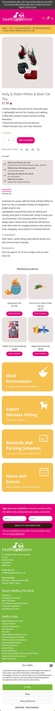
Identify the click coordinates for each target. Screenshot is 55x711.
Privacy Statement (32, 707)
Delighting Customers (11, 598)
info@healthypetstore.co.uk (13, 573)
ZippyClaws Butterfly (40, 346)
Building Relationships (11, 643)
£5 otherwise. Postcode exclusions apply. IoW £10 (27, 163)
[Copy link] (38, 149)
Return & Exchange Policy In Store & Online (20, 654)
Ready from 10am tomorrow (19, 180)
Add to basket (26, 140)
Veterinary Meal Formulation (14, 640)
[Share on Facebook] (21, 149)
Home (4, 28)
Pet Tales (5, 632)
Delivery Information (10, 627)
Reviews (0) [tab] (7, 194)
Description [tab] (6, 190)
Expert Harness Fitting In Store (14, 635)
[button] (51, 665)
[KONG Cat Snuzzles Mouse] (14, 329)
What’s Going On (9, 659)
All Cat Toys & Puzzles (42, 28)
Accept (27, 687)
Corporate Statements (11, 606)
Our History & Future (10, 609)
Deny (27, 694)
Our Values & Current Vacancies (15, 604)
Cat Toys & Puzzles (22, 28)
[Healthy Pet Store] (18, 17)
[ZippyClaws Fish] (14, 286)
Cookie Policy (19, 707)
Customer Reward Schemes (13, 637)
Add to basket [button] (14, 313)
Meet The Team (8, 601)
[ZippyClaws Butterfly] (40, 329)
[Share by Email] (32, 149)
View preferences (27, 701)
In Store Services (8, 624)
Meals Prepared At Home (12, 621)
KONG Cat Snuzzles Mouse (14, 346)
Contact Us (6, 595)
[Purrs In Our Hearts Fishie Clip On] (40, 286)
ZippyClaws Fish (14, 303)
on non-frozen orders (21, 169)
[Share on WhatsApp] (27, 149)
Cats (11, 28)
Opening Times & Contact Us (14, 656)
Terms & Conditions (10, 645)
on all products (20, 175)
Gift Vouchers (7, 629)
